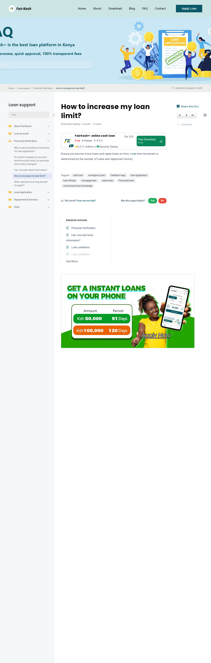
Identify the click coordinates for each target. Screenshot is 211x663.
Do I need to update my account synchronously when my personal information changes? (31, 160)
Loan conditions (80, 247)
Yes (153, 200)
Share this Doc (190, 106)
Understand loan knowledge (77, 185)
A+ (193, 115)
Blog (132, 8)
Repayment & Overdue (26, 199)
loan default (69, 180)
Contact (161, 8)
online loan (107, 180)
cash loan (78, 175)
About (97, 8)
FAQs (17, 207)
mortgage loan (89, 180)
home (82, 8)
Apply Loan (189, 8)
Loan (133, 153)
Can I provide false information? (30, 170)
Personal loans (126, 180)
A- (180, 115)
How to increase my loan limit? (30, 176)
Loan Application (23, 192)
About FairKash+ (23, 126)
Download (115, 8)
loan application (139, 175)
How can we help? (86, 200)
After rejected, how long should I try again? (31, 184)
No (162, 200)
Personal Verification (25, 141)
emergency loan (96, 175)
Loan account (21, 133)
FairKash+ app (118, 175)
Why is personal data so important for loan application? (31, 149)
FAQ (145, 8)
